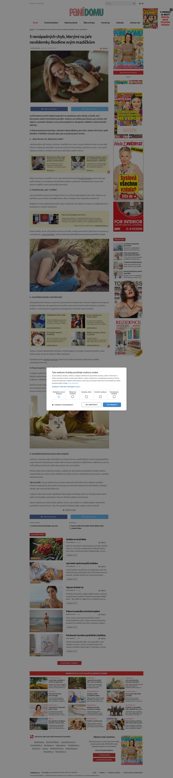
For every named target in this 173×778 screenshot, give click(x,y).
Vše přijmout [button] (112, 405)
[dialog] (86, 389)
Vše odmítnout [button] (91, 405)
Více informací (73, 383)
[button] (86, 387)
